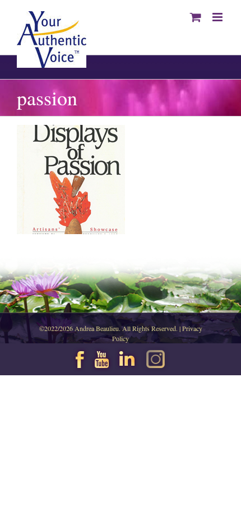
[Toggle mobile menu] (218, 17)
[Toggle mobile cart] (195, 17)
